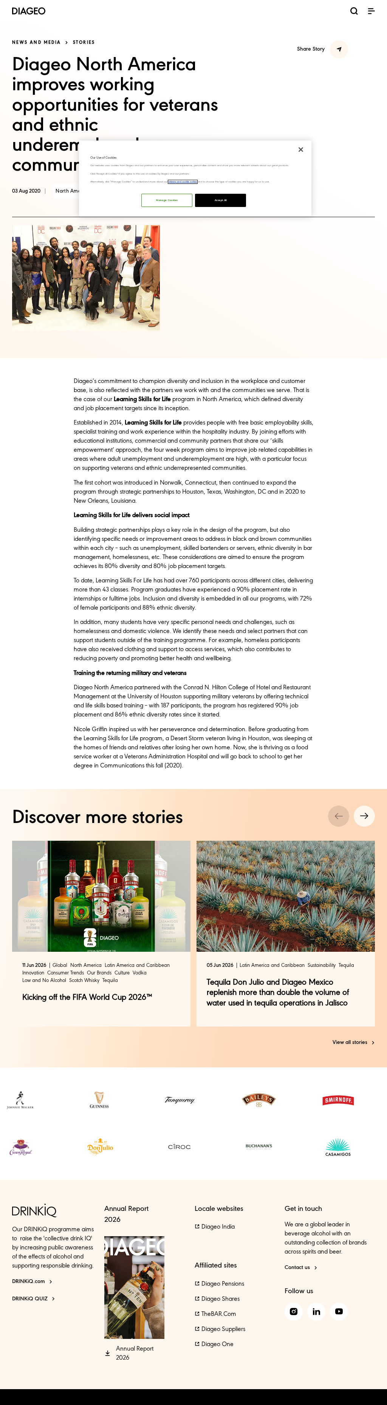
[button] (371, 11)
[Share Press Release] (339, 49)
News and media (36, 42)
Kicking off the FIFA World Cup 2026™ (87, 997)
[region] (195, 178)
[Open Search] (354, 12)
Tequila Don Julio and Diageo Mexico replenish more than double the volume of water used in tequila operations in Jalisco (278, 993)
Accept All (221, 200)
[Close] (301, 149)
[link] (21, 1100)
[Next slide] (364, 816)
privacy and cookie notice (183, 182)
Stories (84, 42)
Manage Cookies (167, 200)
